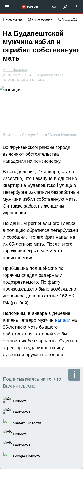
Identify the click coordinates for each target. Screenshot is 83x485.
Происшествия (51, 75)
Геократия (12, 19)
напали (62, 320)
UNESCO (67, 19)
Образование (40, 19)
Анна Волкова (15, 70)
